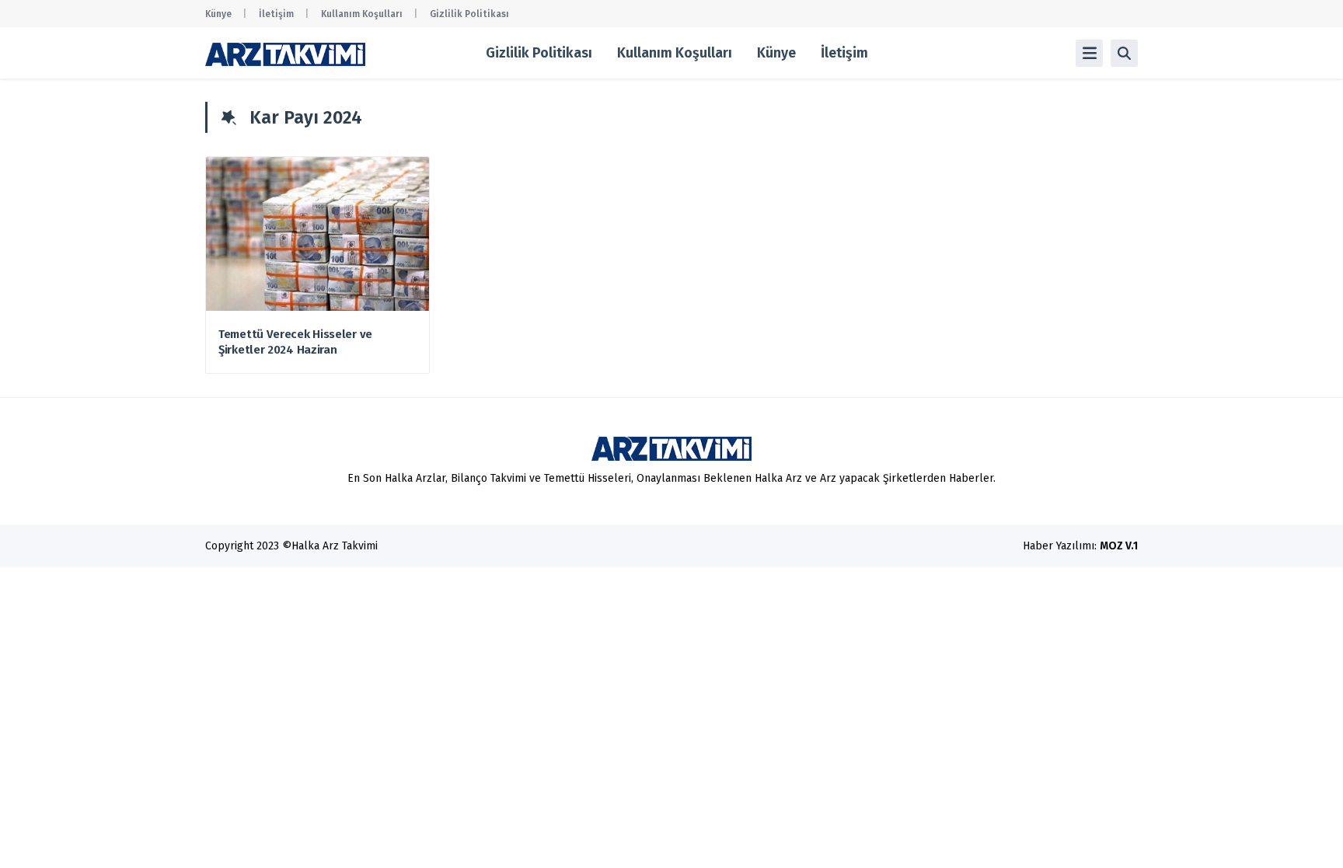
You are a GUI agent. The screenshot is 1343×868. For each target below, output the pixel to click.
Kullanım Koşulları (362, 14)
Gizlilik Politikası (469, 14)
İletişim (276, 14)
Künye (218, 14)
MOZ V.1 (1119, 546)
